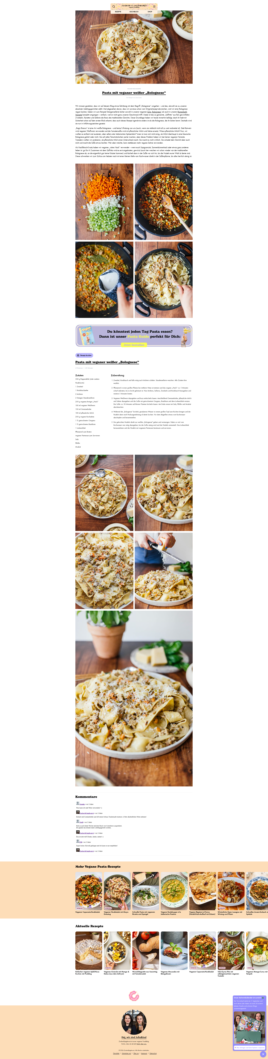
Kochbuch (134, 12)
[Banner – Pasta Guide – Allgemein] (134, 335)
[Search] (113, 6)
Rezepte (118, 12)
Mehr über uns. (142, 1044)
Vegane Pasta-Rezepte (134, 88)
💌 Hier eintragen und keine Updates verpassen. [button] (249, 1048)
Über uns (136, 1053)
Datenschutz (153, 1053)
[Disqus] (134, 827)
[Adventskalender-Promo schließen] (263, 1054)
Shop (150, 12)
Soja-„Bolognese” (154, 112)
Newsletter (116, 1053)
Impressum (144, 1053)
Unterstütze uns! (126, 1053)
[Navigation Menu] (154, 6)
